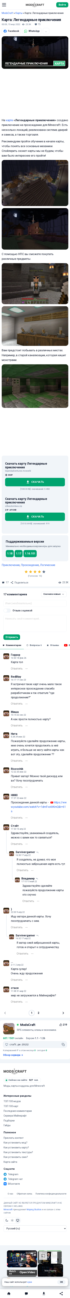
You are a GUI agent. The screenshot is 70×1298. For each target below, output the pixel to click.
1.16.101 (30, 553)
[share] (31, 1253)
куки (29, 1282)
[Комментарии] (26, 1293)
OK (61, 1282)
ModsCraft (7, 13)
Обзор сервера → (13, 1055)
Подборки (9, 1120)
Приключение (11, 565)
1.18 (9, 553)
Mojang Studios (34, 1209)
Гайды (7, 1125)
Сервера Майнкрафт (15, 1115)
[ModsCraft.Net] (15, 1071)
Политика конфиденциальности (51, 1194)
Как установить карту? (16, 1147)
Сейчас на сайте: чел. (23, 1080)
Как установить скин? (16, 1157)
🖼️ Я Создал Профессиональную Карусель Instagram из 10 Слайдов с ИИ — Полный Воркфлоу (22, 1254)
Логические (47, 565)
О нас (10, 1194)
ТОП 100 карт (11, 1106)
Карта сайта (10, 1162)
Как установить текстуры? (18, 1152)
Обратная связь (24, 1194)
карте (9, 120)
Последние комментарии (18, 1111)
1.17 (18, 553)
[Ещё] (26, 668)
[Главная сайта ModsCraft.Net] (35, 4)
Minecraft (8, 1209)
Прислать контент (14, 1138)
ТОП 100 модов (12, 1101)
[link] (11, 1255)
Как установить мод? (15, 1142)
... (46, 31)
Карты (18, 13)
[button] (4, 4)
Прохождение (30, 565)
